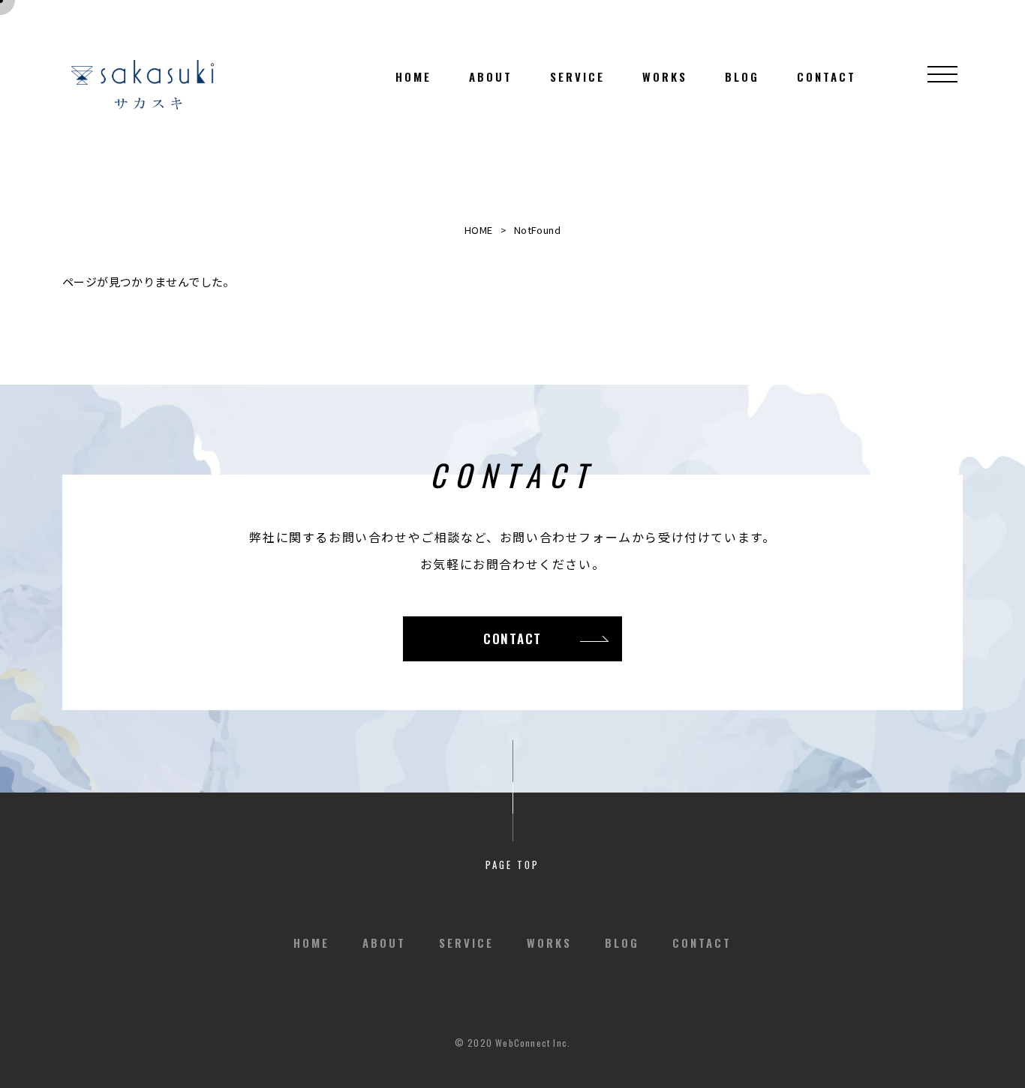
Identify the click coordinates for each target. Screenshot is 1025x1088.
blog (742, 76)
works (664, 76)
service (577, 76)
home (413, 76)
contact (826, 76)
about (490, 76)
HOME (478, 230)
